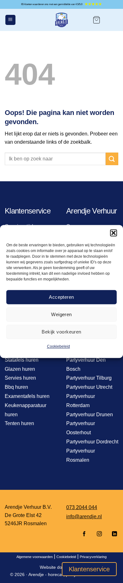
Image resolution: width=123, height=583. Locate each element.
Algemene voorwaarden (34, 557)
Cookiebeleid (58, 346)
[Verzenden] (112, 159)
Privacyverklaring (93, 557)
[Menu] (10, 20)
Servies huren (20, 378)
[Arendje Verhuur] (61, 20)
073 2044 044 (81, 507)
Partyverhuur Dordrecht (92, 441)
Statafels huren (21, 360)
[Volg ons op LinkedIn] (112, 534)
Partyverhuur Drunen (89, 414)
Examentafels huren (27, 396)
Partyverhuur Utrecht (89, 387)
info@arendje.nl (84, 516)
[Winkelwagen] (96, 20)
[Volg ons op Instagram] (99, 534)
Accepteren (61, 297)
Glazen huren (20, 369)
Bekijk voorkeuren (61, 331)
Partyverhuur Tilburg (89, 378)
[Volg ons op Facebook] (84, 534)
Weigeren (61, 314)
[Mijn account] (112, 20)
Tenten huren (19, 423)
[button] (113, 233)
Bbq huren (16, 387)
